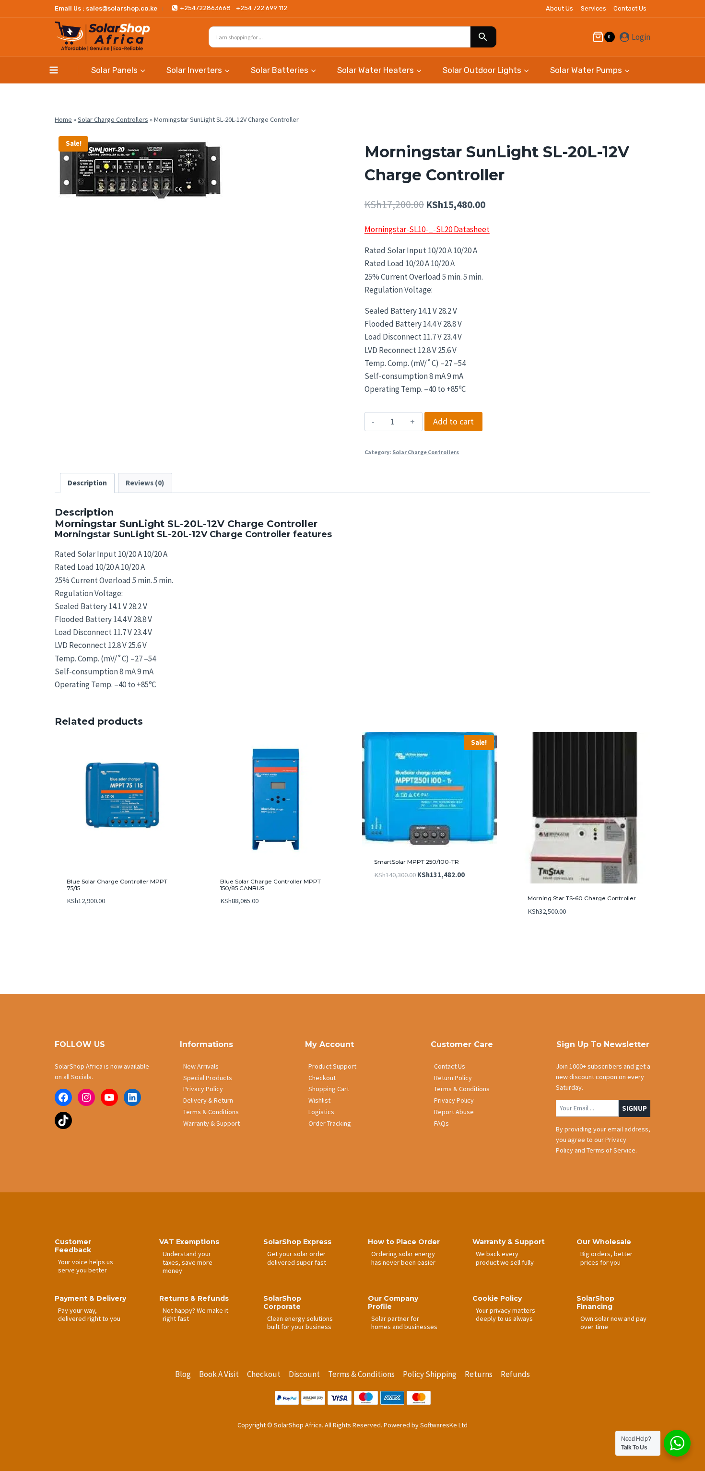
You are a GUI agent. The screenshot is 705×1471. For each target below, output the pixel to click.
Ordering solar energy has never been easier (403, 1257)
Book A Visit (219, 1374)
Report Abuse (454, 1111)
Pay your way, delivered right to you (89, 1314)
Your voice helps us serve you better (85, 1266)
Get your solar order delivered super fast (296, 1257)
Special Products (207, 1077)
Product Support (332, 1066)
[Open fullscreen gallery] (213, 196)
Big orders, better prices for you (606, 1257)
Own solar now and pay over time (613, 1322)
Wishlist (319, 1100)
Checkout (322, 1077)
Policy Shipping (430, 1374)
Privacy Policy (203, 1088)
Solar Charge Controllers (113, 119)
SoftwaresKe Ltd (444, 1425)
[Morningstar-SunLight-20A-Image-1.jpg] (139, 169)
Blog (183, 1374)
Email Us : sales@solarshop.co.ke (106, 8)
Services (593, 8)
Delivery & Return (208, 1100)
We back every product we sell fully (505, 1257)
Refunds (515, 1374)
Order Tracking (329, 1123)
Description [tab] (87, 482)
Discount (304, 1374)
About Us (559, 8)
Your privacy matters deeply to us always (505, 1314)
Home (63, 119)
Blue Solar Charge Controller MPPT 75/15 (117, 885)
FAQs (441, 1123)
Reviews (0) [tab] (145, 482)
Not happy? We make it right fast (195, 1314)
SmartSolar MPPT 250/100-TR (416, 861)
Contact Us (629, 8)
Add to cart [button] (86, 929)
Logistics (321, 1111)
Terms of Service (611, 1150)
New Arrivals (201, 1066)
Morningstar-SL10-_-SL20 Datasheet (427, 229)
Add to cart (453, 421)
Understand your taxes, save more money (187, 1262)
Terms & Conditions (211, 1111)
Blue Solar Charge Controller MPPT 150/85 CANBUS (270, 885)
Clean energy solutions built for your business (300, 1322)
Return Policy (453, 1077)
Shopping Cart (328, 1088)
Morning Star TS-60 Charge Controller (582, 898)
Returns (479, 1374)
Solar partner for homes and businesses (404, 1322)
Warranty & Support (211, 1123)
